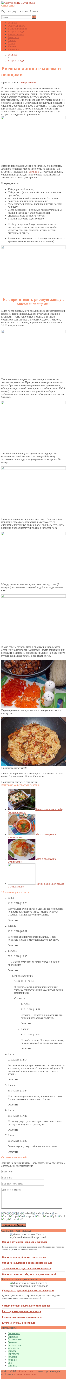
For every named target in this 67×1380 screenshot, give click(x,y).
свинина (12, 1365)
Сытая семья (8, 5)
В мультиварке (16, 34)
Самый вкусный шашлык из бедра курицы (26, 1305)
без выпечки (15, 1339)
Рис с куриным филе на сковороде (21, 1311)
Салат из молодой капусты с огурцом (24, 1257)
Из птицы (13, 49)
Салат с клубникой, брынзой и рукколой (24, 1242)
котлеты (12, 1356)
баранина (34, 171)
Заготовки (13, 37)
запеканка (13, 1348)
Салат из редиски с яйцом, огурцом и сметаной (29, 1274)
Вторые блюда (16, 31)
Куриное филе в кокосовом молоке (22, 1317)
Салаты (12, 40)
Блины (11, 43)
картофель (13, 1353)
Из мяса (12, 46)
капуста (12, 1351)
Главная (12, 22)
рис (10, 1362)
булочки (12, 1342)
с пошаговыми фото (25, 1374)
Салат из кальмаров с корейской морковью (27, 1263)
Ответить (13, 920)
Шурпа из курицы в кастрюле (18, 1323)
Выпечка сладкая (17, 28)
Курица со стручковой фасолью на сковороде (28, 1290)
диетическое (14, 1345)
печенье (12, 1359)
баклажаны (14, 1333)
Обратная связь (16, 25)
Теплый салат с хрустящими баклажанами (26, 1268)
